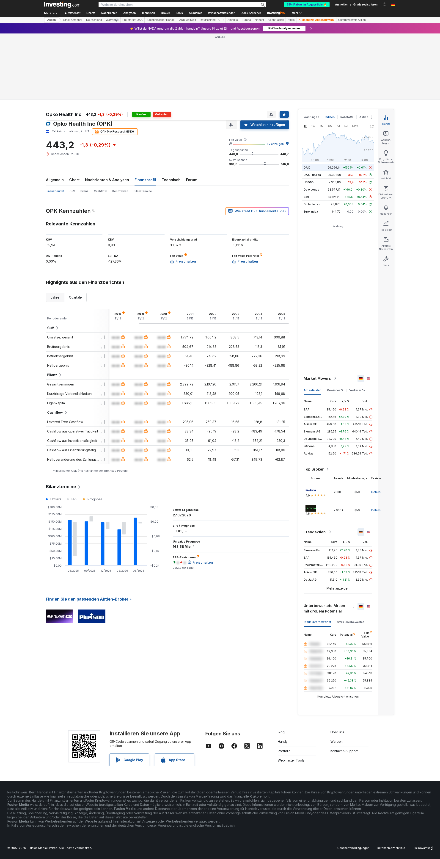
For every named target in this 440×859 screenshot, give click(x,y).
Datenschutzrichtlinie (391, 848)
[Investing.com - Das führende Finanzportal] (62, 4)
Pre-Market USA (132, 20)
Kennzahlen (120, 191)
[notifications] (384, 4)
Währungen (311, 117)
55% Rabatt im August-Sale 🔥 (307, 4)
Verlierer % (357, 390)
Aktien (51, 20)
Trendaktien (315, 532)
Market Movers (317, 378)
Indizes (330, 117)
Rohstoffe (347, 117)
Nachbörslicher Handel (160, 20)
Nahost (259, 20)
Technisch (171, 179)
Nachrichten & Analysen (107, 179)
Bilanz (84, 191)
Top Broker (314, 469)
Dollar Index (312, 204)
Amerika (233, 20)
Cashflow (100, 191)
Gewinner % (335, 390)
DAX (307, 167)
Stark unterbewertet (317, 622)
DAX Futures (312, 175)
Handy (283, 741)
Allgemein (55, 179)
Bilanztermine (143, 191)
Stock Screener (251, 13)
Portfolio (284, 751)
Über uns (337, 732)
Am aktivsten (312, 390)
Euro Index (311, 211)
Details (376, 492)
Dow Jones (311, 189)
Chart (74, 179)
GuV (72, 191)
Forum (191, 179)
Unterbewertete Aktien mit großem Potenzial (324, 608)
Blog (281, 732)
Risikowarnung (422, 848)
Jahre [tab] (55, 297)
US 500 (309, 182)
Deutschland (94, 20)
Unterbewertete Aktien (352, 20)
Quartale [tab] (75, 297)
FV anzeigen (275, 144)
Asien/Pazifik (276, 20)
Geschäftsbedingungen (353, 848)
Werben (336, 741)
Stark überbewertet (350, 622)
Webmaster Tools (291, 760)
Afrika (291, 20)
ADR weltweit (187, 20)
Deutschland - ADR (212, 20)
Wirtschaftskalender (221, 13)
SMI (306, 197)
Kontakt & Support (344, 751)
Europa (246, 20)
